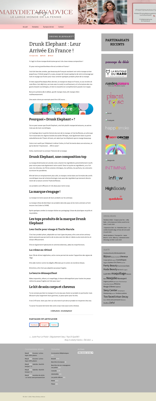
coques (114, 260)
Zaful (112, 302)
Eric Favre (117, 262)
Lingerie (125, 269)
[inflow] (116, 178)
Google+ (44, 325)
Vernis (104, 300)
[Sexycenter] (117, 137)
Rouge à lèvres (109, 286)
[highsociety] (116, 189)
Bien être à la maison (57, 362)
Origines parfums (108, 281)
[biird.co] (116, 149)
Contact (61, 27)
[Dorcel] (108, 113)
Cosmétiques (121, 260)
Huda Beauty (110, 269)
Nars (104, 279)
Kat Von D (120, 270)
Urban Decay (121, 296)
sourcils (113, 293)
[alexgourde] (110, 160)
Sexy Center (110, 290)
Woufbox (106, 303)
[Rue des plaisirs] (117, 84)
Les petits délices (57, 377)
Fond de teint (122, 266)
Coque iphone (107, 260)
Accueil (25, 27)
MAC (109, 274)
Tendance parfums (121, 293)
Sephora (118, 287)
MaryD (51, 56)
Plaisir (53, 384)
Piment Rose (106, 284)
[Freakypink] (110, 120)
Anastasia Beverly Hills (109, 253)
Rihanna (117, 284)
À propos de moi (48, 27)
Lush (105, 274)
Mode (44, 56)
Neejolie (111, 278)
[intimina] (116, 168)
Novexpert (122, 278)
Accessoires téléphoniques (60, 353)
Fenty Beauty (110, 265)
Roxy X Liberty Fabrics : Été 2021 (79, 339)
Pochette (112, 284)
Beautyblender (121, 253)
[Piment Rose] (115, 99)
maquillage (118, 273)
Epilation (111, 262)
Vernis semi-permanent (113, 300)
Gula (127, 266)
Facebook (34, 325)
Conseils (54, 371)
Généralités (55, 374)
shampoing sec (121, 290)
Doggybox (105, 262)
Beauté (53, 359)
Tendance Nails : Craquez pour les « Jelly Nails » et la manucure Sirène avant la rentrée (116, 222)
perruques (116, 281)
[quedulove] (116, 198)
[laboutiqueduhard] (116, 73)
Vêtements (123, 300)
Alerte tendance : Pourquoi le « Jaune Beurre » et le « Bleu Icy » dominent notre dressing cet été (116, 237)
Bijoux (107, 256)
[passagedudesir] (117, 62)
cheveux (124, 256)
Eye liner (123, 262)
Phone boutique (123, 281)
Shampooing (107, 293)
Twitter (54, 325)
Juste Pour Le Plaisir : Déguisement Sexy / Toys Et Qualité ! (54, 336)
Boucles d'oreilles (115, 257)
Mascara (128, 274)
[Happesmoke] (117, 128)
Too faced (109, 296)
